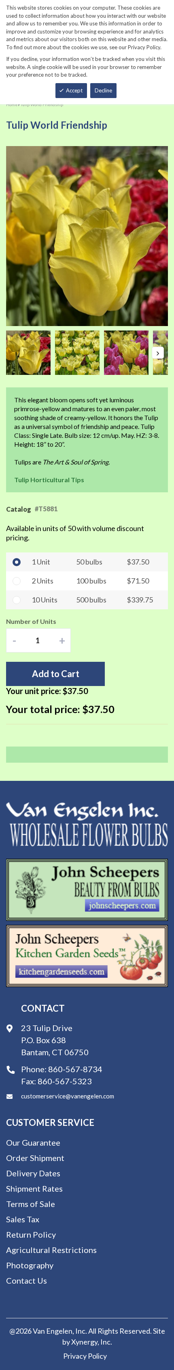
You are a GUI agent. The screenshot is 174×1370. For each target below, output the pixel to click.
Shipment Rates (34, 1188)
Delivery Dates (33, 1173)
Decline (103, 90)
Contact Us (26, 1280)
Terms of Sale (30, 1204)
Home (11, 104)
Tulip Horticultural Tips (49, 479)
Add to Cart (55, 673)
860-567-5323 (65, 1081)
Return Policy (31, 1234)
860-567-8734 (75, 1069)
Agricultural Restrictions (51, 1250)
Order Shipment (35, 1158)
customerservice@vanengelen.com (67, 1096)
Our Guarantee (33, 1142)
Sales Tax (22, 1219)
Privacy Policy (85, 1355)
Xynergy (84, 1341)
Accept (74, 90)
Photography (29, 1265)
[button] (30, 352)
